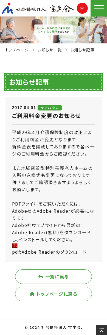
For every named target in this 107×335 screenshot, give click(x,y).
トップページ (17, 49)
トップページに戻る (56, 293)
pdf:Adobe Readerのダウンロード (49, 251)
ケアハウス (49, 107)
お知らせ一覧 (49, 49)
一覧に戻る (56, 276)
